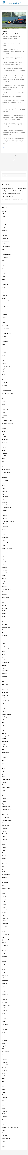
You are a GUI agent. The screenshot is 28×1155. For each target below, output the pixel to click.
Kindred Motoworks (6, 714)
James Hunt (5, 673)
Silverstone (4, 1002)
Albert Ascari (5, 238)
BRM (3, 360)
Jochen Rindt (5, 695)
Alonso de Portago (6, 246)
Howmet (4, 621)
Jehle (3, 678)
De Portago (4, 442)
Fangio (3, 532)
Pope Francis (5, 926)
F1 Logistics (5, 523)
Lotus (3, 760)
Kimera (3, 706)
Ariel (3, 268)
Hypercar (4, 630)
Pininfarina (4, 920)
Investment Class (6, 649)
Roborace (4, 967)
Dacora (3, 431)
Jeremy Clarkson (6, 687)
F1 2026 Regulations (7, 507)
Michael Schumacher (7, 820)
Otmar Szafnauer (6, 888)
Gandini (4, 578)
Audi (3, 292)
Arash (3, 262)
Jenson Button (5, 684)
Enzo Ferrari (5, 496)
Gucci (3, 602)
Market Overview (6, 779)
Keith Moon (4, 703)
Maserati (4, 782)
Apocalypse (5, 257)
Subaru (3, 1032)
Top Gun (4, 1067)
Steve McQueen (6, 1027)
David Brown (5, 436)
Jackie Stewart (5, 662)
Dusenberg (4, 477)
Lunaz (3, 765)
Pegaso (4, 904)
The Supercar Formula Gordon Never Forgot (12, 191)
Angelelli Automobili (6, 254)
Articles (3, 276)
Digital (3, 458)
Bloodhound (5, 341)
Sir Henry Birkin (5, 1005)
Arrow (3, 271)
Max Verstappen (6, 787)
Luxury (3, 768)
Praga (3, 931)
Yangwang (4, 1135)
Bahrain (4, 309)
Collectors (4, 415)
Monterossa (5, 842)
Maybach (4, 790)
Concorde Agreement (7, 420)
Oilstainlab (4, 877)
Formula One (5, 572)
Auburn (3, 287)
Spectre (4, 1007)
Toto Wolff (4, 1070)
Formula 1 (4, 570)
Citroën (3, 401)
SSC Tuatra (4, 1024)
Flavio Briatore (5, 562)
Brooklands (4, 363)
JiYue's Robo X (5, 689)
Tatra (3, 1048)
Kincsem (4, 711)
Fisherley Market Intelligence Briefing (11, 193)
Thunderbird (5, 1065)
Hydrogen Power (6, 627)
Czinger (4, 428)
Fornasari (4, 575)
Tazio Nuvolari (5, 1051)
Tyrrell (3, 1089)
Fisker (3, 559)
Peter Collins (5, 910)
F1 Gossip (4, 518)
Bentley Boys (5, 325)
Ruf (3, 978)
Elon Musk (4, 491)
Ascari (3, 279)
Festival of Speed (6, 551)
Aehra (3, 227)
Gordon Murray (5, 597)
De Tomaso (4, 445)
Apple (3, 260)
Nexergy (4, 858)
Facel (3, 529)
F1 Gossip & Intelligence (8, 196)
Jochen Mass (5, 692)
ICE (3, 638)
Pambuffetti (4, 896)
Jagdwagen (4, 665)
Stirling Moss (5, 1029)
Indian (3, 640)
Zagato (3, 1141)
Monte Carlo (5, 839)
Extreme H (4, 504)
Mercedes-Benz (6, 806)
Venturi (3, 1108)
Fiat (3, 556)
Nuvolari (4, 872)
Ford (3, 564)
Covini (3, 426)
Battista (3, 317)
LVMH (3, 771)
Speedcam (4, 1010)
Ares (3, 265)
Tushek (3, 1081)
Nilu (3, 866)
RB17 (3, 948)
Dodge (3, 464)
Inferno (3, 643)
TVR (3, 1084)
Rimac (3, 964)
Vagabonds (4, 1097)
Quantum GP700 (6, 939)
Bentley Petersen (6, 330)
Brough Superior (6, 366)
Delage (3, 450)
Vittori (3, 1114)
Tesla (3, 1054)
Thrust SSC (5, 1062)
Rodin (3, 972)
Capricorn (4, 377)
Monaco (4, 836)
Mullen (3, 850)
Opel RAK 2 (5, 882)
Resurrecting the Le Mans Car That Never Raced (14, 188)
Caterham (4, 388)
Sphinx (3, 1013)
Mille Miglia (4, 828)
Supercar (4, 1035)
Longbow (4, 757)
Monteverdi (4, 844)
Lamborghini (5, 727)
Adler (3, 222)
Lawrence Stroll (5, 741)
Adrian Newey (5, 224)
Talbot (3, 1043)
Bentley (3, 322)
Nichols (3, 861)
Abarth (3, 216)
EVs (3, 499)
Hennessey (4, 608)
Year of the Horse (6, 1138)
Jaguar (3, 668)
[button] (25, 2)
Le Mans (4, 744)
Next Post (14, 160)
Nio (2, 869)
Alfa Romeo (5, 243)
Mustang (4, 852)
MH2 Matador (5, 814)
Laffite (3, 722)
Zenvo (3, 1146)
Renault (4, 953)
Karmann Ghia (5, 700)
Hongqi (3, 619)
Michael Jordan (5, 817)
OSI (3, 885)
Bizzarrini (4, 339)
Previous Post (14, 156)
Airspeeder (4, 230)
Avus (3, 303)
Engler (3, 494)
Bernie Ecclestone (6, 333)
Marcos (4, 776)
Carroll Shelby (5, 385)
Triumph (4, 1078)
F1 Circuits (4, 510)
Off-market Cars (6, 874)
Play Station (5, 923)
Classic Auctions (6, 407)
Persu (3, 907)
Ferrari (3, 545)
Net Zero (4, 855)
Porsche (4, 929)
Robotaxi (4, 969)
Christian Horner (6, 396)
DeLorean (4, 453)
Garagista (4, 581)
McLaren (4, 798)
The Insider (4, 1059)
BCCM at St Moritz (6, 320)
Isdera (3, 654)
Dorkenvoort (5, 466)
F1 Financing (5, 515)
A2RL (3, 214)
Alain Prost (4, 235)
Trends (3, 1075)
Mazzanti (4, 795)
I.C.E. (3, 632)
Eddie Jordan (5, 480)
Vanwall (4, 1103)
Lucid (3, 763)
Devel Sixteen (5, 456)
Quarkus (4, 942)
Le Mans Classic (6, 746)
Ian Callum (4, 635)
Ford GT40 (4, 567)
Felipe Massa (5, 537)
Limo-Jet (4, 755)
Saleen (3, 986)
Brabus (3, 355)
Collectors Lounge (6, 417)
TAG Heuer (4, 1040)
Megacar (4, 804)
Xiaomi (3, 1130)
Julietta (3, 697)
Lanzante (4, 738)
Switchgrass (5, 1037)
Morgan (4, 847)
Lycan (3, 774)
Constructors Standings (7, 423)
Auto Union (4, 295)
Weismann (4, 1122)
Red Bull (4, 950)
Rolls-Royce (5, 975)
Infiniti (3, 646)
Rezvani (4, 961)
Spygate (4, 1018)
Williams (4, 1124)
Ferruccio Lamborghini (7, 548)
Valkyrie (4, 1100)
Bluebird (4, 344)
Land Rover (4, 733)
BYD (3, 371)
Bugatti (3, 368)
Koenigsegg (5, 717)
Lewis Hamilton (5, 752)
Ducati (3, 475)
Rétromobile (5, 959)
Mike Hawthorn (5, 825)
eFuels (3, 485)
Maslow (4, 785)
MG (3, 812)
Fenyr (3, 540)
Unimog (4, 1094)
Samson (4, 988)
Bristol (3, 358)
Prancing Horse (5, 934)
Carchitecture (5, 379)
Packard (4, 891)
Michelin (4, 823)
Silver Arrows (5, 999)
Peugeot (4, 912)
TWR (3, 1086)
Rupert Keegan (5, 980)
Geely (3, 583)
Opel (3, 880)
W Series (4, 1119)
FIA (3, 553)
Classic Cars (5, 409)
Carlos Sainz (5, 382)
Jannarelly (4, 676)
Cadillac (4, 374)
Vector (3, 1105)
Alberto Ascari (5, 241)
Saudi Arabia (5, 994)
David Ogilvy (5, 439)
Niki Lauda (4, 863)
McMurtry (4, 801)
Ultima (3, 1092)
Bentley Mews (5, 328)
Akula (3, 233)
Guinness (4, 605)
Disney (3, 461)
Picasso (4, 915)
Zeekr (3, 1143)
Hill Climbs (4, 610)
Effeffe (3, 483)
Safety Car (4, 983)
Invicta (3, 651)
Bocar (3, 349)
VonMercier (4, 1116)
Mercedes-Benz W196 (7, 809)
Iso (2, 657)
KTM (3, 719)
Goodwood (4, 594)
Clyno (3, 412)
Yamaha (4, 1133)
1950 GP (4, 211)
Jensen (3, 681)
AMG (3, 252)
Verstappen (4, 1111)
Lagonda (4, 725)
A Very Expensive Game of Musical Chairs (12, 199)
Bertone (4, 336)
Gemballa (4, 586)
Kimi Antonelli (5, 708)
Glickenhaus (5, 591)
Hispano (4, 613)
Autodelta (4, 298)
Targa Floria (4, 1046)
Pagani (3, 893)
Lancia (3, 730)
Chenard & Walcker (6, 390)
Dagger (3, 434)
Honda (3, 616)
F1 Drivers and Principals (8, 513)
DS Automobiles (6, 472)
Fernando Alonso (6, 543)
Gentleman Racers (6, 589)
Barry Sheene (5, 311)
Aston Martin (5, 284)
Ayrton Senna (5, 306)
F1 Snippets (5, 526)
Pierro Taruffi (5, 918)
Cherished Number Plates (8, 393)
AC (2, 219)
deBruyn (4, 447)
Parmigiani (4, 899)
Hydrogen (4, 624)
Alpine (3, 249)
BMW (3, 347)
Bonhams (4, 352)
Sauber (3, 991)
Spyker (3, 1021)
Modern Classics (6, 833)
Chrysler (4, 398)
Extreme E (4, 502)
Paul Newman (5, 901)
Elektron (4, 488)
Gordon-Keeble (5, 600)
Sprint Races (5, 1016)
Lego (3, 749)
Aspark (3, 281)
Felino (3, 534)
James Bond (5, 670)
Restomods (4, 956)
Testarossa (4, 1056)
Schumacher (5, 997)
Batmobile (4, 314)
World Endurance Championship (10, 1127)
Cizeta (3, 404)
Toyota (3, 1073)
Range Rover (5, 945)
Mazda (3, 793)
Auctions (4, 290)
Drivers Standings (6, 469)
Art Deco (4, 273)
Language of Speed (6, 736)
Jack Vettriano (5, 659)
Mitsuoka (4, 831)
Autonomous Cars (6, 301)
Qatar (3, 937)
